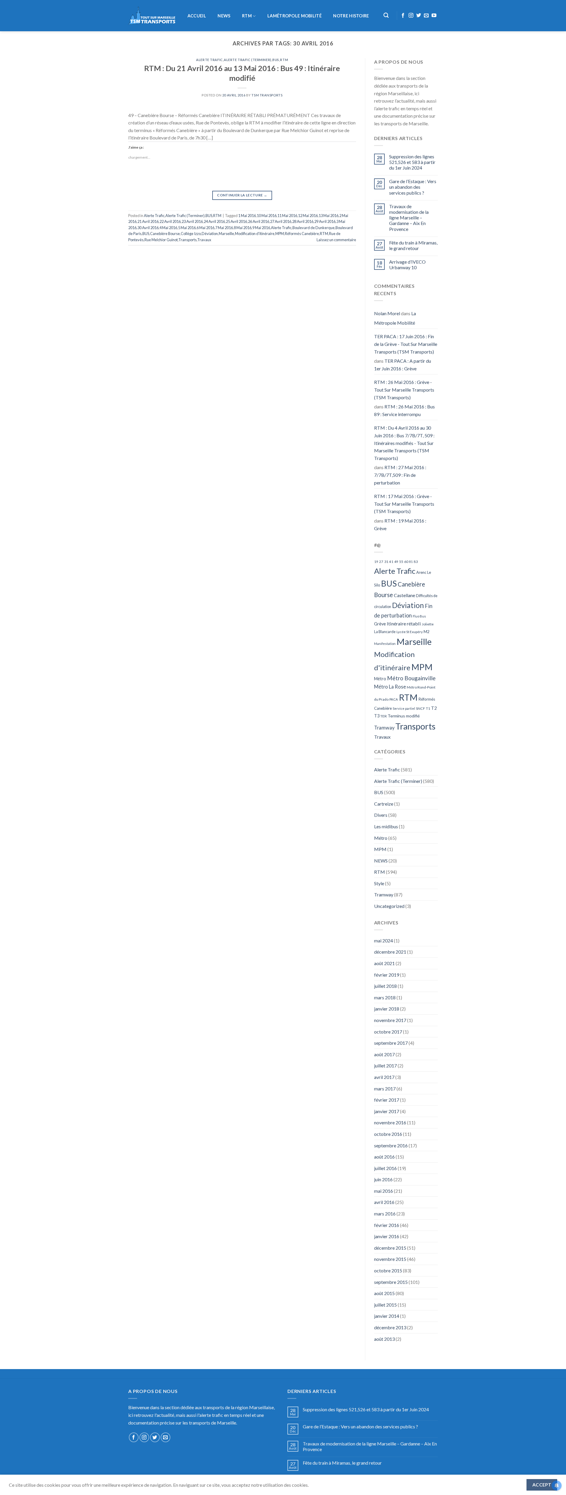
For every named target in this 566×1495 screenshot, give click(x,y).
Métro (380, 678)
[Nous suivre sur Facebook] (403, 15)
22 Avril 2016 (170, 221)
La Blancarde (385, 631)
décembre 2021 (390, 951)
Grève (380, 623)
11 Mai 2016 (287, 215)
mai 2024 (383, 940)
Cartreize (383, 803)
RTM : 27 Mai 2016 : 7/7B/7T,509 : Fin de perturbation (400, 474)
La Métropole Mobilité (395, 318)
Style (379, 883)
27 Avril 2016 (280, 221)
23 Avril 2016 (192, 221)
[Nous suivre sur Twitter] (418, 15)
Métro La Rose (390, 687)
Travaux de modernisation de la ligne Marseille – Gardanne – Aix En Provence (409, 217)
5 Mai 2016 (187, 227)
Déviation (210, 233)
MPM (279, 233)
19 (376, 562)
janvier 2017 (386, 1111)
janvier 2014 (386, 1316)
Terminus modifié (404, 715)
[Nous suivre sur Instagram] (411, 15)
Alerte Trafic (209, 60)
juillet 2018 (385, 986)
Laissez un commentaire (336, 239)
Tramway (384, 728)
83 (416, 561)
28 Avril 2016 (302, 221)
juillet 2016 (385, 1168)
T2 (434, 708)
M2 (427, 631)
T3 (376, 715)
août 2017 (384, 1054)
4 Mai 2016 (168, 227)
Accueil (196, 16)
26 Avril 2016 (258, 221)
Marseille (226, 233)
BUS (275, 60)
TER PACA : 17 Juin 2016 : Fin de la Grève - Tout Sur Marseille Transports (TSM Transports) (405, 344)
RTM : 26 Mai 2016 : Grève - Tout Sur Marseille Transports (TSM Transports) (404, 389)
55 (401, 561)
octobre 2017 (388, 1031)
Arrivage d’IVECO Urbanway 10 (407, 264)
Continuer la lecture (242, 195)
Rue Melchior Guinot (161, 239)
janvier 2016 (386, 1236)
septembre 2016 (391, 1145)
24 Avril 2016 (214, 221)
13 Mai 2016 (328, 215)
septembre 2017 (391, 1043)
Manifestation (385, 643)
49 (396, 561)
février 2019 (386, 975)
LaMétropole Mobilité (294, 16)
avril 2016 (384, 1202)
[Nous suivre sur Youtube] (434, 15)
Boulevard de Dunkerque (313, 227)
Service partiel (404, 708)
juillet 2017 (385, 1065)
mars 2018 (385, 997)
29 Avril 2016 (324, 221)
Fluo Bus (419, 616)
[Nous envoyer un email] (426, 15)
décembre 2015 (390, 1248)
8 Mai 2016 (242, 227)
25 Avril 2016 (236, 221)
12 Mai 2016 (308, 215)
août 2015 (384, 1293)
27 (381, 561)
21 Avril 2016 (148, 221)
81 (411, 562)
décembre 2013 (390, 1327)
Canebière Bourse (165, 233)
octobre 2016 (388, 1134)
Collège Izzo (191, 233)
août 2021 (384, 963)
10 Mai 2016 (267, 215)
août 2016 (384, 1156)
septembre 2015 (391, 1282)
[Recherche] (386, 15)
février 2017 (386, 1100)
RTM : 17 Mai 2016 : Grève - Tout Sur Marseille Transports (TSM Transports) (404, 503)
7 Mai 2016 (224, 227)
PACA (393, 699)
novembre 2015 (390, 1259)
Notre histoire (351, 16)
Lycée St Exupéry (409, 632)
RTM (247, 15)
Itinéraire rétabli (404, 623)
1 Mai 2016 (247, 215)
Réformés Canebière (302, 233)
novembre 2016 (390, 1122)
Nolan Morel (387, 313)
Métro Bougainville (411, 678)
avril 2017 (384, 1077)
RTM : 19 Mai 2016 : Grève (400, 524)
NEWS (224, 16)
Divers (380, 815)
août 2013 (384, 1339)
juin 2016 (383, 1179)
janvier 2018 (386, 1008)
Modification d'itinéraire (254, 233)
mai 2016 (383, 1191)
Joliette (428, 624)
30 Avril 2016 (148, 227)
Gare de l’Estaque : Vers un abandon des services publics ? (412, 186)
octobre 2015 (388, 1270)
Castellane (404, 595)
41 (391, 562)
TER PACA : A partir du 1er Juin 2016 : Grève (402, 364)
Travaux (204, 239)
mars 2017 (385, 1088)
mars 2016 (385, 1213)
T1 (428, 708)
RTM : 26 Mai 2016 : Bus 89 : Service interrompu (404, 410)
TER (383, 716)
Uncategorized (389, 906)
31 (386, 561)
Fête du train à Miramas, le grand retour (413, 245)
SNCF (420, 708)
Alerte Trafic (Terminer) (247, 60)
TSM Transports (266, 95)
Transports (187, 239)
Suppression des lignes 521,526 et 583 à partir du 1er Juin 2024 (412, 162)
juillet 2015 (385, 1304)
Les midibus (386, 826)
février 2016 (386, 1225)
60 (406, 561)
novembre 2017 (390, 1020)
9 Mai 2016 (261, 227)
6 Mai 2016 (205, 227)
